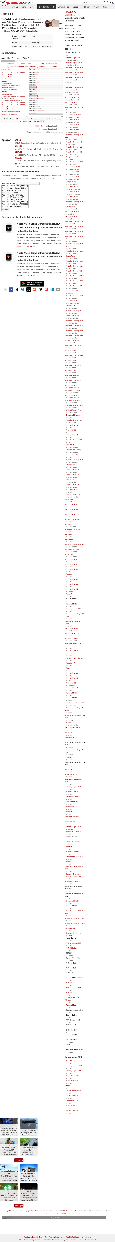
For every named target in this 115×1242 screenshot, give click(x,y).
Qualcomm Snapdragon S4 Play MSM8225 (13, 96)
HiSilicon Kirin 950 (72, 504)
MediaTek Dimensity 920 (74, 365)
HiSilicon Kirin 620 (72, 673)
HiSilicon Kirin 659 (72, 589)
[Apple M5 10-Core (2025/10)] (15, 197)
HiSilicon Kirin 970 (72, 425)
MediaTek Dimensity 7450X (75, 226)
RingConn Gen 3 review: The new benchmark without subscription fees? (28, 1151)
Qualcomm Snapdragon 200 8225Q (11, 85)
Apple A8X (69, 539)
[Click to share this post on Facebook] (11, 289)
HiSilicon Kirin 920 (72, 584)
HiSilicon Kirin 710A (72, 514)
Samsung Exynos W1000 (74, 609)
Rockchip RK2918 (71, 1005)
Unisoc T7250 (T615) (73, 484)
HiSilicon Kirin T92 (72, 102)
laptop (58, 119)
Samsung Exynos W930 (73, 787)
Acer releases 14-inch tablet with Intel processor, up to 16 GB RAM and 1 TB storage (28, 1177)
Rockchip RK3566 (71, 698)
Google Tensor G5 (72, 92)
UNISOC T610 (70, 524)
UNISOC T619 (70, 445)
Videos (32, 7)
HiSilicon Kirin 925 (72, 579)
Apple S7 (69, 757)
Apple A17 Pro (6, 69)
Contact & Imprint (31, 1237)
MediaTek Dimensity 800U (74, 405)
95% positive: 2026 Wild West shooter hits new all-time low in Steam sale (9, 1196)
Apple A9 (69, 534)
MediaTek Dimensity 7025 (74, 325)
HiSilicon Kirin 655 (72, 564)
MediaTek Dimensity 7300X (75, 276)
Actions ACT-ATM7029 (73, 831)
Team (41, 1237)
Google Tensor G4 (72, 157)
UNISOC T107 (70, 928)
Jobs (105, 7)
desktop (36, 121)
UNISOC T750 (70, 465)
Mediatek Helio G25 (72, 1101)
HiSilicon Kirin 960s (72, 455)
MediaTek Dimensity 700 (74, 420)
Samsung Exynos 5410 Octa (75, 1066)
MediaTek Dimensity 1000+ (74, 261)
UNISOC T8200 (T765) (73, 390)
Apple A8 (69, 574)
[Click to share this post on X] (28, 289)
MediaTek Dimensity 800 (74, 345)
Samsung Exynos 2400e (74, 62)
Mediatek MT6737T (7, 77)
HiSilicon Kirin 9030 (72, 120)
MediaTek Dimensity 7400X (75, 231)
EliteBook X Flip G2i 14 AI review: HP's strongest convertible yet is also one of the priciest (9, 1151)
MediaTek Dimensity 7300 (74, 271)
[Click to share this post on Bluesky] (23, 289)
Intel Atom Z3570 (71, 1105)
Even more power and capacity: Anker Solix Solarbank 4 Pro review (28, 1132)
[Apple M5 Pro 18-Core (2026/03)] (15, 202)
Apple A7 (69, 594)
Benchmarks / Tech (46, 7)
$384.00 (18, 151)
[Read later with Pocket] (40, 289)
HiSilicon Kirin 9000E (73, 172)
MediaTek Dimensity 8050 (74, 266)
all (52, 119)
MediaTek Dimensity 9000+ (74, 87)
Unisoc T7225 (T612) (73, 475)
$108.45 (18, 157)
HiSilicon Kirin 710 (72, 490)
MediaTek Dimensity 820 (74, 286)
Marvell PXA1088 (71, 737)
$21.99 (18, 140)
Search (96, 7)
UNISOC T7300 (71, 350)
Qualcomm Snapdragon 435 (9, 89)
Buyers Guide (63, 7)
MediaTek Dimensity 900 (74, 311)
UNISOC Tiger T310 (72, 549)
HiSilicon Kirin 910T (72, 633)
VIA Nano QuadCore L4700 (75, 703)
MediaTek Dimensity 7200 (74, 251)
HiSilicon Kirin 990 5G (73, 211)
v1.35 (2, 211)
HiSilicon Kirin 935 (72, 559)
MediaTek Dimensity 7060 (74, 335)
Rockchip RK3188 (71, 693)
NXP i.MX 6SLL (71, 948)
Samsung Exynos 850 (73, 529)
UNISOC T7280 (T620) (73, 450)
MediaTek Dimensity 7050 (74, 330)
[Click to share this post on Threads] (17, 289)
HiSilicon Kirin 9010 (72, 130)
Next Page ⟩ (19, 1160)
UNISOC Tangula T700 (73, 494)
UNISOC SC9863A (72, 638)
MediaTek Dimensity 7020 (74, 460)
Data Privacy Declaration (55, 1237)
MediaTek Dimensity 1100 (74, 296)
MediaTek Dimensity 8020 (74, 201)
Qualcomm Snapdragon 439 (75, 1091)
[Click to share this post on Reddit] (34, 289)
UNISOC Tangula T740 (73, 410)
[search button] (105, 2)
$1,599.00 (19, 146)
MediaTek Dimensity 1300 (74, 281)
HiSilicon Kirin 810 (72, 385)
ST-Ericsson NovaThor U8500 (75, 918)
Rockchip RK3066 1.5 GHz (9, 87)
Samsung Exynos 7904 (73, 1071)
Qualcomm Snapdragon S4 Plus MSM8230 (13, 73)
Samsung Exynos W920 (8, 109)
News (24, 7)
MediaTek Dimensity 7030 (74, 320)
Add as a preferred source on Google (34, 283)
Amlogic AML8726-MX (73, 943)
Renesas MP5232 (71, 801)
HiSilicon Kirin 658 (72, 628)
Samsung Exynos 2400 (73, 58)
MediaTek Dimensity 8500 (74, 67)
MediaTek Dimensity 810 (74, 400)
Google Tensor (70, 256)
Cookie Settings (72, 1237)
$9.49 (17, 163)
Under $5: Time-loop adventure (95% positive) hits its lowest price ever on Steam (29, 1196)
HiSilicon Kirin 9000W (73, 167)
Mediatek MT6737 (7, 75)
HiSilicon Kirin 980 (72, 291)
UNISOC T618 (70, 480)
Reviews (14, 7)
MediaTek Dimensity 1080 (74, 355)
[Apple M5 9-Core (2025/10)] (15, 195)
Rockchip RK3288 (71, 604)
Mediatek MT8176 (72, 1081)
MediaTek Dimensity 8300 (74, 162)
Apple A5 (69, 847)
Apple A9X (69, 499)
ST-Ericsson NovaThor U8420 (75, 923)
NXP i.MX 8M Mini (72, 774)
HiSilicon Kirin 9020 (72, 125)
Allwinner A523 (71, 683)
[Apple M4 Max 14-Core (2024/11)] (15, 188)
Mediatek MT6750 (7, 94)
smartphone (26, 121)
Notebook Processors (75, 1211)
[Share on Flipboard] (46, 289)
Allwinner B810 (71, 722)
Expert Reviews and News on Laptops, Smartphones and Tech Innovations (29, 1211)
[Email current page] (58, 289)
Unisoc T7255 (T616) (73, 470)
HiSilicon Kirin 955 (72, 509)
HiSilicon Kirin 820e (72, 395)
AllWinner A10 (70, 983)
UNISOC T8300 (71, 370)
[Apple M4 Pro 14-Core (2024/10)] (15, 186)
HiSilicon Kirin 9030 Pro (73, 115)
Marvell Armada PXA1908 (74, 658)
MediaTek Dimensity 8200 (74, 147)
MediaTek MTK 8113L (73, 852)
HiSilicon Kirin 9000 (72, 177)
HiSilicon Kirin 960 (72, 435)
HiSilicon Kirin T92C (72, 197)
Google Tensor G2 (72, 206)
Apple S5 (69, 668)
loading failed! (7, 1218)
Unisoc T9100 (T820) (73, 316)
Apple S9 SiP (70, 663)
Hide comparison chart (47, 66)
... (112, 7)
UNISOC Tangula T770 (73, 360)
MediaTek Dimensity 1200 (74, 221)
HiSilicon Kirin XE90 (72, 97)
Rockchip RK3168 (71, 906)
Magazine (77, 7)
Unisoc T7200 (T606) (73, 519)
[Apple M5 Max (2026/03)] (15, 206)
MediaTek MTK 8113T (73, 816)
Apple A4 (69, 861)
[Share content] (5, 289)
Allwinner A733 (71, 430)
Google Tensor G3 (72, 182)
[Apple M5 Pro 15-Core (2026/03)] (15, 204)
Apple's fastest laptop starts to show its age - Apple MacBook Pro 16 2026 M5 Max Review (9, 1131)
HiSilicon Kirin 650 (72, 569)
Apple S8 (4, 81)
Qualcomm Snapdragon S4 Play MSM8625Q (14, 105)
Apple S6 (69, 769)
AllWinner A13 (70, 993)
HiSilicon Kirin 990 (72, 216)
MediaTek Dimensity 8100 (74, 142)
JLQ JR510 (69, 554)
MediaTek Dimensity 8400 (74, 77)
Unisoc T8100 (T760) (73, 340)
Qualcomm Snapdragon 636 (9, 114)
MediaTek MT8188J (72, 375)
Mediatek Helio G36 (72, 1076)
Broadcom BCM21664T (73, 797)
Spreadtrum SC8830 (7, 79)
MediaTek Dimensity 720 (74, 440)
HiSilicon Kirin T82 (72, 187)
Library (87, 7)
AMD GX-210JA (71, 821)
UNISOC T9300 (71, 306)
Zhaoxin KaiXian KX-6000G (75, 544)
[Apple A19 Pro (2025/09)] (15, 190)
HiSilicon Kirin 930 (72, 678)
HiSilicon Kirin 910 (72, 688)
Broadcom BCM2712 (73, 415)
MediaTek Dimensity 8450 (74, 72)
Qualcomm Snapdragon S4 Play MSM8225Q (14, 103)
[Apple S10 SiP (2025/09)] (15, 200)
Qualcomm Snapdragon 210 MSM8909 (12, 100)
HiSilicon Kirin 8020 (72, 192)
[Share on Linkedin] (52, 289)
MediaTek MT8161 (72, 792)
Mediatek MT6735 (7, 83)
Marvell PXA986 (71, 807)
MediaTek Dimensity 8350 (74, 152)
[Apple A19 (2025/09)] (15, 193)
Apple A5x (69, 811)
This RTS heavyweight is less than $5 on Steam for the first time (9, 1178)
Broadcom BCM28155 (73, 901)
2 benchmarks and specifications (22, 66)
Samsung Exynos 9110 (8, 107)
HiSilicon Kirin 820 (72, 301)
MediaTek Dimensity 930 (74, 380)
